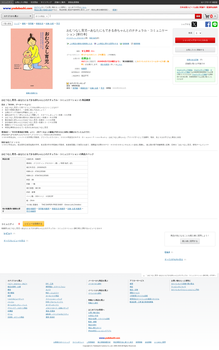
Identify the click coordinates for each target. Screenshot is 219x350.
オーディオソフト (52, 305)
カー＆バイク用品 (52, 296)
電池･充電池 (50, 311)
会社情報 (148, 342)
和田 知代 (92, 38)
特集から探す (93, 303)
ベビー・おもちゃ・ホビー (17, 284)
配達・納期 (92, 322)
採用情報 (139, 342)
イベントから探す (94, 293)
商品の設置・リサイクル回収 (99, 319)
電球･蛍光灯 (50, 317)
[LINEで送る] (215, 26)
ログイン (37, 7)
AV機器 (10, 311)
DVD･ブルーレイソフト (54, 302)
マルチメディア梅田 (201, 70)
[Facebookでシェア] (208, 26)
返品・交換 (134, 290)
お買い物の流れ (94, 312)
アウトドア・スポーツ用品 (17, 308)
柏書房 (84, 69)
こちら (83, 7)
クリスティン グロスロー (75, 38)
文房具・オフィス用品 (16, 317)
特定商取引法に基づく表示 (123, 342)
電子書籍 (11, 293)
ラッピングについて (178, 287)
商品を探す (92, 325)
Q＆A (167, 252)
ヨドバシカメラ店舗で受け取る (182, 284)
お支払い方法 (93, 315)
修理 (131, 284)
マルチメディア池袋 (199, 74)
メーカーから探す (94, 284)
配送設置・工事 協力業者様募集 (141, 302)
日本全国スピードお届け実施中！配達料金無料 (199, 7)
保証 (131, 287)
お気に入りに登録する (195, 50)
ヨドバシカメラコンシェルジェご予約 (185, 290)
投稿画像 (126, 43)
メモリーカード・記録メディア (57, 308)
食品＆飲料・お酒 (14, 287)
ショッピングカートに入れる (195, 40)
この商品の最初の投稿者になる (80, 43)
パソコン (11, 302)
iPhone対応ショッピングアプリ (99, 331)
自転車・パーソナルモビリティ (57, 314)
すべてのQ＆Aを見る (174, 259)
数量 (190, 33)
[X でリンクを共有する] (194, 26)
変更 (115, 10)
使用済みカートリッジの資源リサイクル (144, 299)
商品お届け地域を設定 (43, 10)
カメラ (48, 290)
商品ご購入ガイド (94, 328)
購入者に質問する (190, 241)
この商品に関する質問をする (107, 43)
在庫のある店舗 (192, 60)
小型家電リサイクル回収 (139, 296)
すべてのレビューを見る (14, 241)
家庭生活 (84, 88)
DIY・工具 (49, 284)
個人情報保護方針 (104, 342)
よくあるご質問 (160, 342)
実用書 (75, 88)
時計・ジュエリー (52, 293)
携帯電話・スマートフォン (55, 287)
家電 (9, 296)
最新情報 (137, 43)
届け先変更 (105, 64)
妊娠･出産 (94, 88)
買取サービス (135, 293)
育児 (102, 88)
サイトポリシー (78, 342)
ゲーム (10, 314)
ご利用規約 (91, 342)
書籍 (68, 86)
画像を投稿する (32, 93)
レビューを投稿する (33, 224)
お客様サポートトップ (61, 342)
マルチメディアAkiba (184, 70)
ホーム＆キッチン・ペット (17, 305)
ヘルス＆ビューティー (16, 299)
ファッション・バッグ (54, 299)
